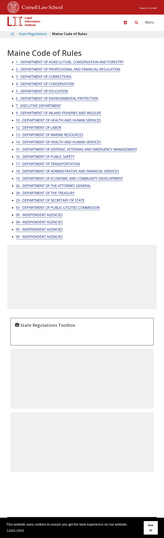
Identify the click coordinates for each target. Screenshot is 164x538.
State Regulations (33, 33)
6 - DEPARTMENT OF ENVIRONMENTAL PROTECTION (57, 98)
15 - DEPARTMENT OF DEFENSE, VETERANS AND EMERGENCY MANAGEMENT (76, 149)
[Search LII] (136, 22)
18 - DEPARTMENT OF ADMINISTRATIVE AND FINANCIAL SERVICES (67, 171)
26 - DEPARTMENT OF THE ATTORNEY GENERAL (53, 185)
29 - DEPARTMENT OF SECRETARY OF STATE (50, 200)
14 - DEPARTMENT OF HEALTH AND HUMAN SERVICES (58, 142)
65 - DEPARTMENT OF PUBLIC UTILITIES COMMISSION (58, 207)
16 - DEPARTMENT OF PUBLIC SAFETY (45, 156)
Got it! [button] (150, 527)
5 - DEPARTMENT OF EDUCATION (42, 91)
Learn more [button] (15, 530)
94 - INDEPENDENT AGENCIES (39, 222)
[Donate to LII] (125, 22)
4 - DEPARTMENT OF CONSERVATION (45, 84)
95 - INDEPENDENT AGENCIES (39, 229)
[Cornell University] (13, 6)
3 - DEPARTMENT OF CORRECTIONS (44, 76)
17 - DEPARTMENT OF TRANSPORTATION (48, 164)
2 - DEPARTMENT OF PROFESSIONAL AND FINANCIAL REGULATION (68, 69)
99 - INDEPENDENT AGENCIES (39, 236)
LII (12, 33)
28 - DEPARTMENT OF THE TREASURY (45, 193)
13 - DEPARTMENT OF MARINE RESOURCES (49, 134)
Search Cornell (148, 8)
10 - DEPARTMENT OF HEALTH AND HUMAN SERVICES (58, 120)
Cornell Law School (41, 6)
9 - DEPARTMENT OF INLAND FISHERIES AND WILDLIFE (58, 113)
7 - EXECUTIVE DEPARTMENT (38, 105)
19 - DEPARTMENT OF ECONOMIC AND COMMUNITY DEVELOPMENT (69, 178)
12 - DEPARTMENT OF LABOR (38, 127)
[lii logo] (23, 21)
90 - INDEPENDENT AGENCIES (39, 215)
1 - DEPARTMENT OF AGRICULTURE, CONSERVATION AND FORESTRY (70, 62)
